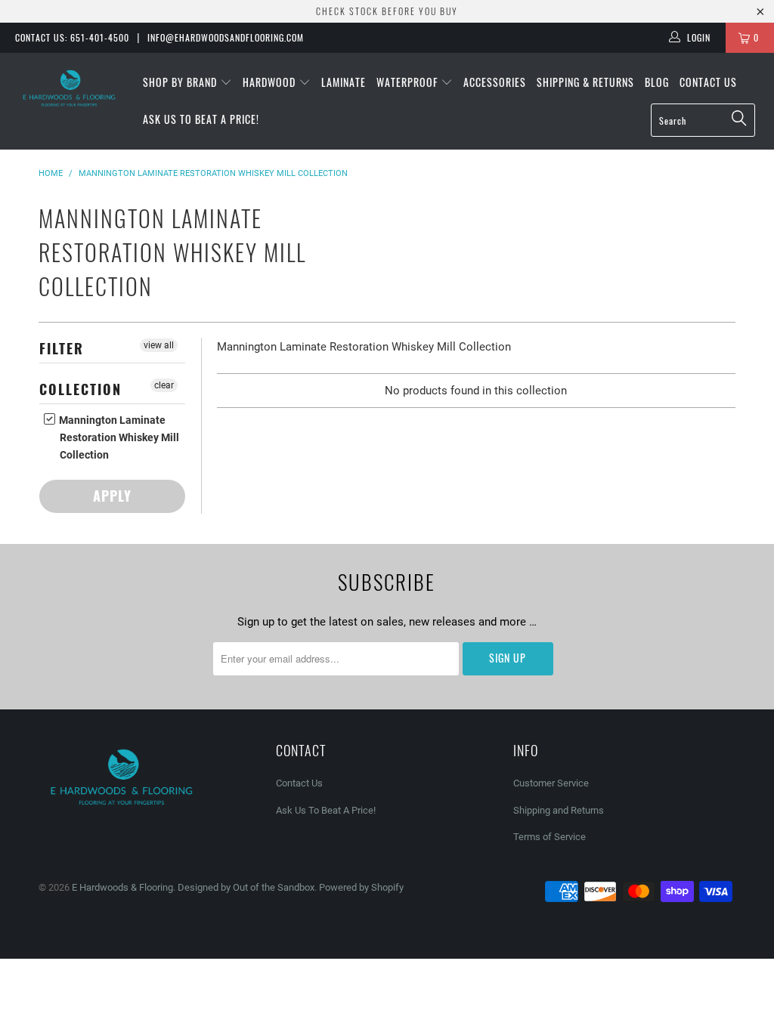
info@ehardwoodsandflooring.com (225, 37)
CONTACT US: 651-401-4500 (72, 37)
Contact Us (708, 82)
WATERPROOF (408, 82)
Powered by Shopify (361, 887)
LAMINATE (343, 82)
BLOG (657, 82)
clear (164, 385)
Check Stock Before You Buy (387, 11)
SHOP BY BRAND (181, 82)
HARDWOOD (271, 82)
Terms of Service (549, 836)
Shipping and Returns (558, 810)
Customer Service (551, 783)
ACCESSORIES (494, 82)
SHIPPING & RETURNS (585, 82)
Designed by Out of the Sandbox (246, 887)
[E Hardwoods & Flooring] (69, 88)
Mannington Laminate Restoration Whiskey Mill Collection (118, 437)
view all (159, 345)
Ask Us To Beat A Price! (201, 119)
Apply (112, 495)
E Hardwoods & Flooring (122, 887)
